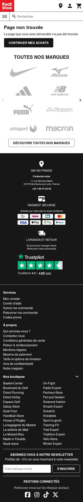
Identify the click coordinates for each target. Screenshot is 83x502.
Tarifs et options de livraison (22, 359)
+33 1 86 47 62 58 (41, 188)
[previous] (2, 100)
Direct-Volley (11, 397)
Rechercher (25, 16)
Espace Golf (11, 401)
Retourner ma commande (20, 312)
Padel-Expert (52, 388)
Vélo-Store (50, 439)
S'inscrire (66, 468)
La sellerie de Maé (15, 429)
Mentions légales (14, 349)
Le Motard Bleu (13, 434)
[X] (55, 495)
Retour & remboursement (20, 345)
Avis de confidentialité (18, 363)
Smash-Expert (53, 406)
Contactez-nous (41, 176)
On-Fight (49, 383)
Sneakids (49, 415)
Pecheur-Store (53, 392)
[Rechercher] (14, 16)
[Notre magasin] (61, 6)
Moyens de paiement (17, 354)
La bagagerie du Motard (19, 425)
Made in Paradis (14, 439)
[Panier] (79, 6)
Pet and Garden (54, 397)
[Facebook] (28, 495)
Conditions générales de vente (24, 340)
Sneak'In (49, 411)
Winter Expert (52, 443)
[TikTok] (46, 495)
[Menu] (4, 16)
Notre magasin (13, 368)
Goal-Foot (10, 411)
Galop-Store (11, 406)
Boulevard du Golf (15, 388)
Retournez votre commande (41, 248)
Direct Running (13, 392)
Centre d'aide (12, 303)
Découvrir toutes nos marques (41, 143)
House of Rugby (14, 420)
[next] (80, 100)
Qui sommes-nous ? (16, 331)
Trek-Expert (51, 429)
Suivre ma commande (18, 308)
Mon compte (11, 298)
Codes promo (12, 317)
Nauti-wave (11, 443)
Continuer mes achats (29, 42)
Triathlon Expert (54, 434)
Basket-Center (13, 383)
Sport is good (52, 420)
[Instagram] (37, 495)
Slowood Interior (54, 401)
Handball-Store (13, 415)
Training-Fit (51, 425)
